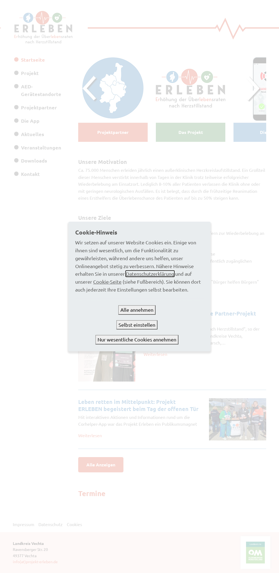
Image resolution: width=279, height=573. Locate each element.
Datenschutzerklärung (150, 274)
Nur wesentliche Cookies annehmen (137, 339)
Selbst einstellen (137, 325)
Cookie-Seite (107, 281)
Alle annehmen (136, 310)
